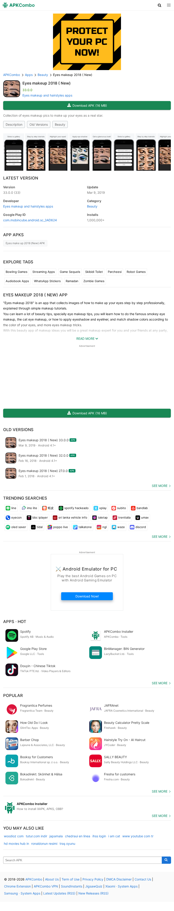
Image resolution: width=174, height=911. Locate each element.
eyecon (16, 517)
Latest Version (20, 178)
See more (159, 486)
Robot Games (136, 272)
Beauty (60, 124)
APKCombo (11, 75)
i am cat (114, 836)
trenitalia (124, 517)
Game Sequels (70, 272)
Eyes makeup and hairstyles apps (47, 95)
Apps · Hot (14, 621)
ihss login (99, 836)
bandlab (142, 508)
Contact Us (143, 879)
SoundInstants (71, 886)
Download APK (89, 105)
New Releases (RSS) (93, 893)
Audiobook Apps (17, 281)
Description (14, 124)
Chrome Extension (17, 886)
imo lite (32, 508)
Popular (13, 695)
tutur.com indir (36, 836)
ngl (104, 527)
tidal (40, 527)
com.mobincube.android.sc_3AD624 (30, 220)
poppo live (60, 527)
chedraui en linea (77, 836)
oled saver (18, 527)
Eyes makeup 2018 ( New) (46, 83)
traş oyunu (67, 843)
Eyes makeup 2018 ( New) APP (35, 295)
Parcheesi (115, 272)
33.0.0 (11, 192)
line (13, 508)
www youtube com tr (137, 836)
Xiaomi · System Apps (121, 886)
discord (140, 527)
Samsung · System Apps (22, 893)
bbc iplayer (40, 517)
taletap (103, 517)
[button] (159, 5)
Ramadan (72, 281)
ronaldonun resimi (44, 843)
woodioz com (14, 836)
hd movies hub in (16, 843)
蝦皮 (51, 508)
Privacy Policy (92, 879)
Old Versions (38, 124)
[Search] (166, 860)
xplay (102, 508)
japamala (56, 836)
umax (145, 517)
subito (121, 508)
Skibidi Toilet (94, 272)
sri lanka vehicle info (72, 517)
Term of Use (71, 879)
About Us (52, 879)
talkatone (85, 527)
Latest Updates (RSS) (59, 893)
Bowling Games (16, 272)
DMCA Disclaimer (119, 879)
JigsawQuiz (93, 886)
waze (121, 527)
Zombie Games (93, 281)
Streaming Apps (43, 272)
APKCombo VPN (46, 886)
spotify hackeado (76, 508)
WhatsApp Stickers (47, 281)
